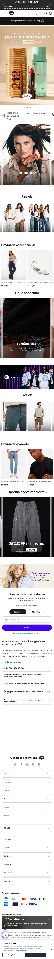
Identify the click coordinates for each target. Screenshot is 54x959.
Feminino (17, 612)
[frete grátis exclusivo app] (27, 24)
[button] (35, 13)
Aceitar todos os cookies (36, 955)
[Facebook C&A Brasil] (39, 764)
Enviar (27, 627)
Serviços (7, 856)
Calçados (7, 799)
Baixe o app (8, 864)
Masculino (36, 612)
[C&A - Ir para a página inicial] (11, 13)
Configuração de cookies (13, 955)
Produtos (7, 848)
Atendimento (8, 873)
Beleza (6, 816)
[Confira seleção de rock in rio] (27, 388)
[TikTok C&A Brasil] (20, 764)
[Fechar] (51, 949)
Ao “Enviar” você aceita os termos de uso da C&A (27, 634)
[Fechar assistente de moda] (49, 919)
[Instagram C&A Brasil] (14, 764)
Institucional (8, 839)
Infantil (6, 790)
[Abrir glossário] (30, 828)
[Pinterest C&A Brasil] (27, 764)
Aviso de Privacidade (21, 950)
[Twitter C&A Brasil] (33, 764)
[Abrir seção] (31, 773)
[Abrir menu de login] (40, 13)
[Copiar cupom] (48, 6)
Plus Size (7, 807)
